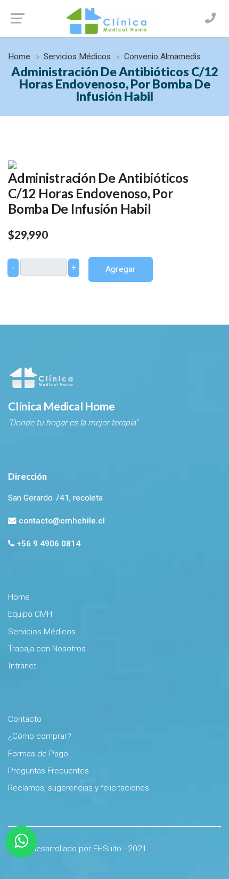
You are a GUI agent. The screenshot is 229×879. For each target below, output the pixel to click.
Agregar (120, 269)
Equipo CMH (30, 614)
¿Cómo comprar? (39, 736)
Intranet (22, 666)
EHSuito (107, 848)
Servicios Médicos (77, 56)
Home (19, 56)
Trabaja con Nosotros (47, 649)
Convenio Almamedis (162, 56)
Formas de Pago (38, 754)
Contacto (25, 719)
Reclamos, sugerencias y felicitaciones (78, 788)
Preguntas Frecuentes (48, 771)
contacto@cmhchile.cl (62, 521)
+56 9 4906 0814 (48, 544)
